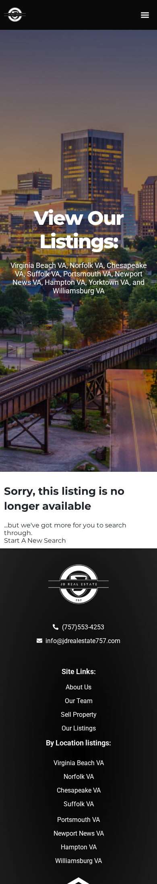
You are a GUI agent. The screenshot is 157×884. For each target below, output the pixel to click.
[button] (144, 15)
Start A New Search (35, 540)
